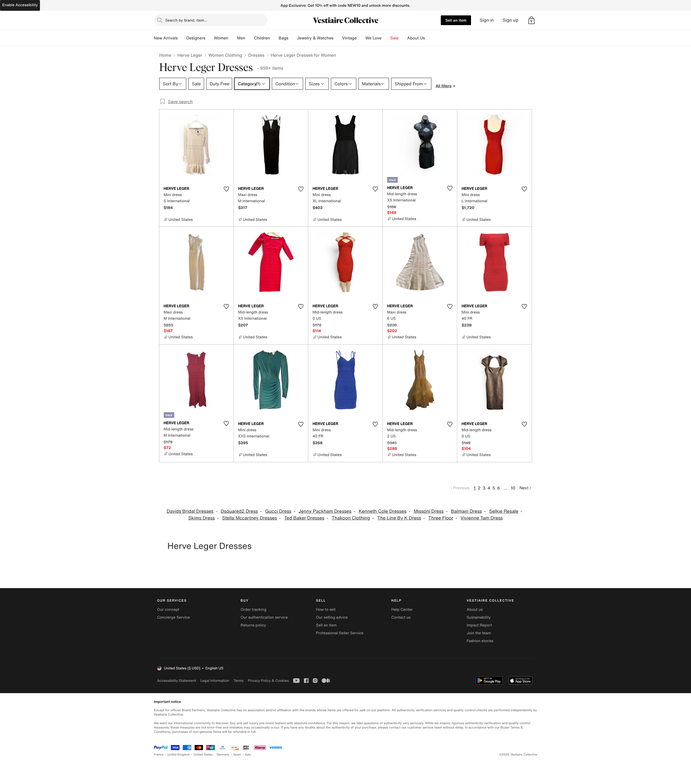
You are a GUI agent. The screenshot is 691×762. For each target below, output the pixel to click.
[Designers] (210, 38)
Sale (394, 38)
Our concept (168, 609)
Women (221, 38)
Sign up (511, 20)
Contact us (401, 617)
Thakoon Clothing (351, 518)
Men (241, 38)
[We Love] (386, 38)
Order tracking (253, 609)
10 (513, 488)
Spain (237, 755)
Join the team (479, 633)
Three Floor (440, 518)
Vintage (349, 38)
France (159, 755)
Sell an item (455, 20)
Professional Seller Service (339, 633)
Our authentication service (264, 617)
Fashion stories (480, 641)
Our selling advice (332, 617)
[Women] (233, 38)
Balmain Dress (466, 511)
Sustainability (479, 617)
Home (165, 55)
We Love (373, 38)
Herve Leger (189, 55)
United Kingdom (178, 755)
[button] (531, 20)
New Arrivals (166, 38)
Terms (238, 680)
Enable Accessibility (20, 5)
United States (203, 755)
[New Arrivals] (182, 38)
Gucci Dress (278, 511)
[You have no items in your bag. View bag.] (531, 20)
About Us (416, 38)
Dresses (256, 55)
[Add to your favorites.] (226, 189)
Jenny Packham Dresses (325, 511)
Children (262, 38)
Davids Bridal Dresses (190, 511)
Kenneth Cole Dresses (383, 511)
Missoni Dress (429, 511)
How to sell (325, 609)
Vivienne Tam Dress (481, 518)
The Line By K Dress (399, 518)
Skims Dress (201, 518)
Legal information (214, 680)
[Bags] (292, 38)
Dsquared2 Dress (239, 511)
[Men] (250, 38)
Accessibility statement (176, 680)
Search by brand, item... (186, 20)
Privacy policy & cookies (268, 680)
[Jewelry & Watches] (338, 38)
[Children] (274, 38)
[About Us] (429, 38)
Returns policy (253, 625)
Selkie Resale (503, 511)
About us (475, 609)
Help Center (402, 609)
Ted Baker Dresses (304, 518)
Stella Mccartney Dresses (249, 518)
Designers (195, 38)
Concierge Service (173, 617)
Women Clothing (225, 55)
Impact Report (479, 625)
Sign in (487, 20)
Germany (222, 755)
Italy (248, 755)
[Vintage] (361, 38)
